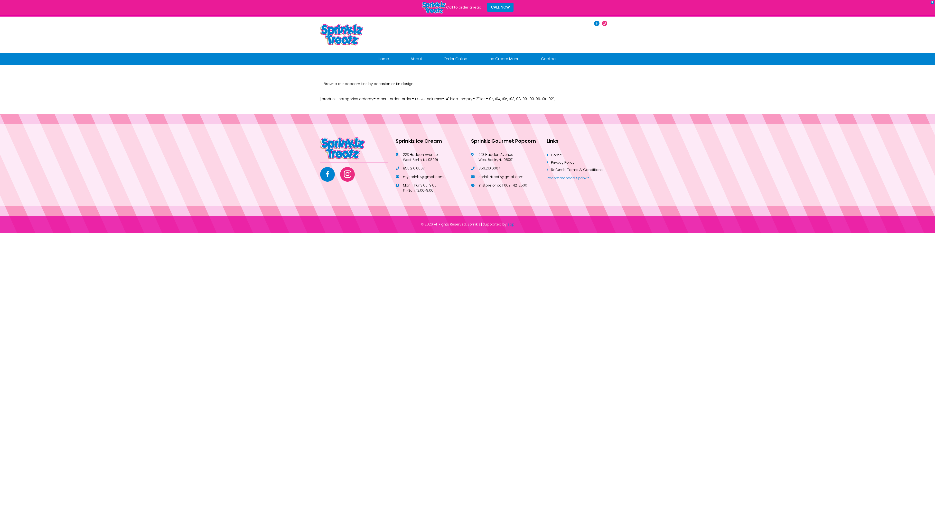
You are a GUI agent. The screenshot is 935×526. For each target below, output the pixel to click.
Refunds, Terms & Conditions (577, 169)
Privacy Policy (562, 162)
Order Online (455, 59)
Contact (549, 59)
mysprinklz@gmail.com (423, 176)
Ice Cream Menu (504, 59)
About (416, 59)
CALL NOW (500, 7)
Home (383, 59)
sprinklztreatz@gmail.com (501, 176)
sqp (511, 224)
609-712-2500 (515, 185)
